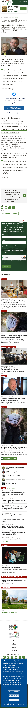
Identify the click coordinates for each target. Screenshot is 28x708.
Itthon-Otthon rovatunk (9, 612)
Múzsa (14, 647)
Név (3, 234)
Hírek (14, 644)
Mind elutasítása (14, 696)
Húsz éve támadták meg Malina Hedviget (16, 475)
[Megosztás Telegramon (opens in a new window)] (9, 207)
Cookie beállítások (14, 691)
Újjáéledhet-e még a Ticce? (12, 472)
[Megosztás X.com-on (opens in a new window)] (13, 207)
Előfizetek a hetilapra (23, 9)
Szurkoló (14, 650)
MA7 (14, 641)
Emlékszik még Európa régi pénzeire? (11, 567)
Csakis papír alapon (11, 483)
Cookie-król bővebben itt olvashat (14, 704)
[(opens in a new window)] (4, 657)
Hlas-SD (13, 217)
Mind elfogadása (14, 700)
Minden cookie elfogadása (14, 113)
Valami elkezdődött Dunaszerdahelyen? (15, 479)
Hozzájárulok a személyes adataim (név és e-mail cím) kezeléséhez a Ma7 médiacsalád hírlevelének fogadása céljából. (14, 249)
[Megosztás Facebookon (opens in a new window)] (6, 207)
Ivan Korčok (5, 217)
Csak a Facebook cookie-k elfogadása (14, 107)
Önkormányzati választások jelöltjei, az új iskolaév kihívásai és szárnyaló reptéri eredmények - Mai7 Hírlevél (14, 580)
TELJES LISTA (6, 541)
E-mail (3, 240)
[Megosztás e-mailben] (2, 207)
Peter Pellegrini (6, 213)
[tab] (3, 488)
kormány (15, 213)
